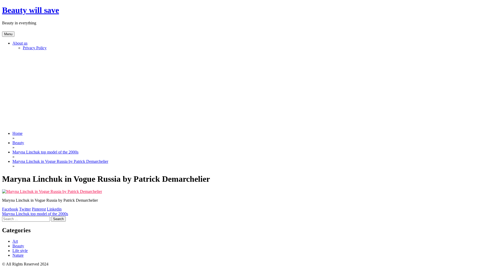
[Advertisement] (248, 90)
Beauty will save (30, 10)
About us (19, 43)
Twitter (25, 209)
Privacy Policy (35, 48)
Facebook (10, 209)
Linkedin (54, 209)
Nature (18, 255)
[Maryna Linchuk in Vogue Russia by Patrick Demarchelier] (52, 191)
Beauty (18, 246)
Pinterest (39, 209)
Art (15, 241)
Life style (20, 250)
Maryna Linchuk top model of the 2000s (35, 214)
